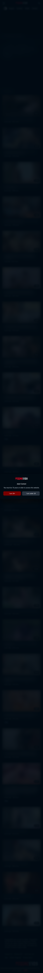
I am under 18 (31, 493)
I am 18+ (12, 493)
